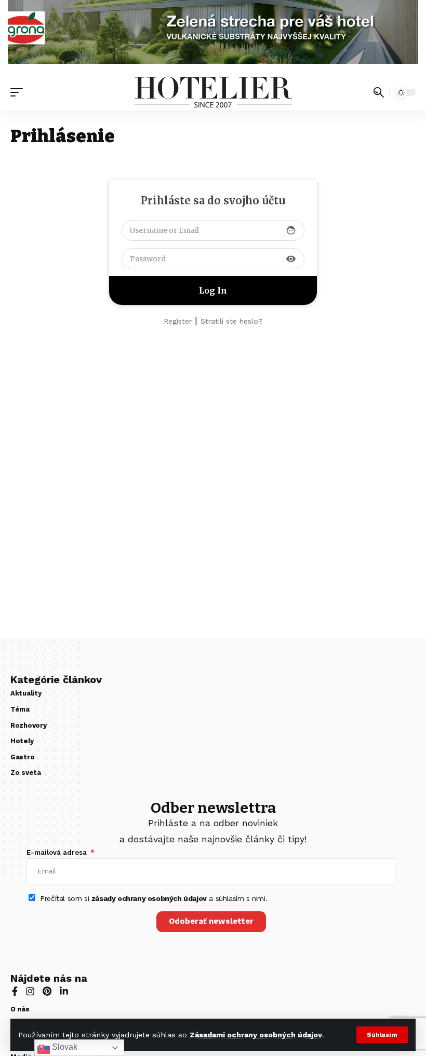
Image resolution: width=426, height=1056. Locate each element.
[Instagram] (30, 992)
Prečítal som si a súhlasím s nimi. (153, 898)
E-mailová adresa (57, 852)
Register (178, 321)
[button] (382, 1034)
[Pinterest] (47, 992)
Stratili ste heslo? (232, 321)
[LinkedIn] (64, 992)
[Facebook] (14, 992)
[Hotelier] (213, 92)
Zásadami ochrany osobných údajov (256, 1035)
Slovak (63, 1047)
